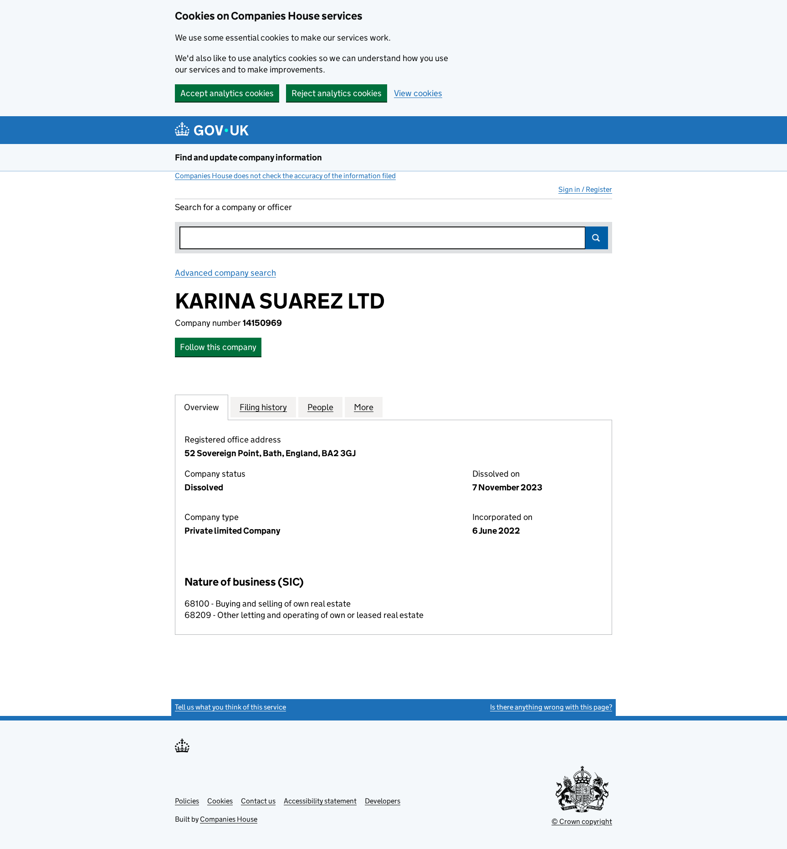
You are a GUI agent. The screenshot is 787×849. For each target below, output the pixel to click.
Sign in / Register (585, 189)
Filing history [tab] (263, 407)
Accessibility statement (320, 801)
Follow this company (218, 347)
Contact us (258, 801)
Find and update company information (248, 157)
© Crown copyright (582, 821)
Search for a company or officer (233, 207)
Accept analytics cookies (227, 93)
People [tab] (320, 407)
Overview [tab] (201, 407)
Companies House (228, 819)
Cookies (220, 801)
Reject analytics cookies (336, 93)
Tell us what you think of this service (230, 707)
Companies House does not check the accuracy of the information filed (285, 175)
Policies (187, 801)
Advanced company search (225, 273)
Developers (382, 801)
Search (596, 237)
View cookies (418, 93)
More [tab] (363, 407)
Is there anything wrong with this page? (551, 707)
